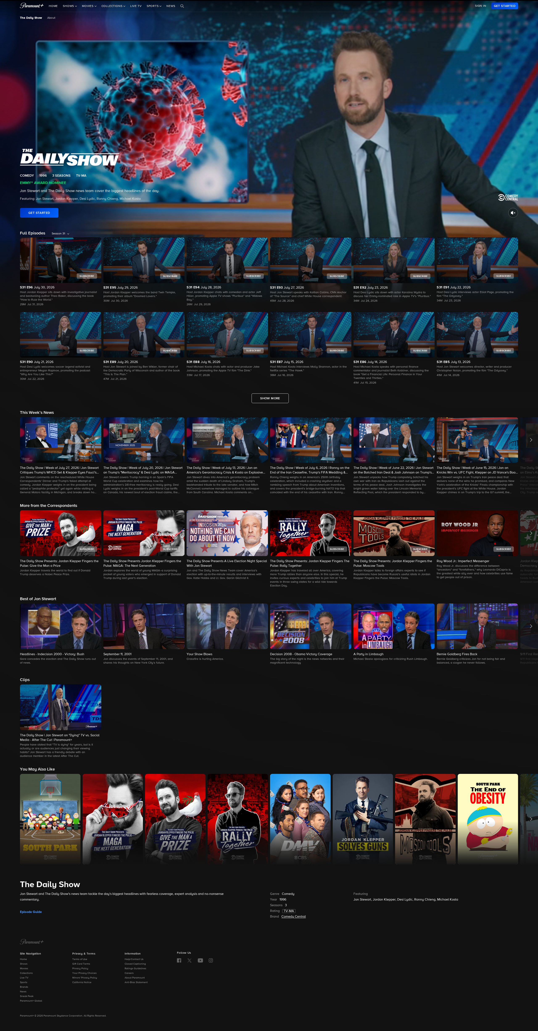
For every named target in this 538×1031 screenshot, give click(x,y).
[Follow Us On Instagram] (211, 960)
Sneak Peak (26, 996)
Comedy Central (293, 916)
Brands (24, 987)
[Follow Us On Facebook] (179, 960)
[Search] (182, 6)
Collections (26, 973)
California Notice (81, 982)
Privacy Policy (80, 968)
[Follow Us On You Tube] (200, 960)
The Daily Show (31, 17)
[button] (60, 456)
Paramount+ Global (31, 1001)
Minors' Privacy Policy (84, 978)
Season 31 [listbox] (58, 233)
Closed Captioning (135, 964)
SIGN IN (480, 5)
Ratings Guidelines (135, 968)
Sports (23, 982)
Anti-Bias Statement (136, 982)
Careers (129, 973)
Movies (24, 968)
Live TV (136, 6)
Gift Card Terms (81, 964)
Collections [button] (113, 6)
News (170, 6)
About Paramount (135, 978)
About (51, 17)
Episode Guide (31, 912)
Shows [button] (69, 6)
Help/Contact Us (134, 959)
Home (53, 6)
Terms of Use (79, 959)
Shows (24, 964)
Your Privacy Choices (84, 973)
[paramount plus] (32, 6)
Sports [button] (153, 6)
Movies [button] (88, 6)
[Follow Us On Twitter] (189, 960)
